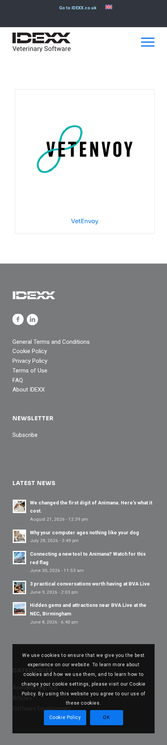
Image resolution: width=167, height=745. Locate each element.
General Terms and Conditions (51, 341)
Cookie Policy (29, 351)
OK (106, 717)
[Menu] (144, 42)
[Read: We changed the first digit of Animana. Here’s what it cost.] (19, 506)
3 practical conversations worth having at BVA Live (90, 584)
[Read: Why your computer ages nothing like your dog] (19, 536)
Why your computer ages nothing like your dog (84, 532)
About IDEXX (28, 389)
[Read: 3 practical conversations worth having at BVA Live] (19, 587)
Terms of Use (29, 370)
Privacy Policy (29, 360)
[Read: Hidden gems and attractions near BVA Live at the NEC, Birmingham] (19, 609)
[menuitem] (77, 8)
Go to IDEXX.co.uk (77, 7)
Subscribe (25, 434)
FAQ (17, 380)
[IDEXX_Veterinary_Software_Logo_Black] (69, 42)
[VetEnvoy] (84, 149)
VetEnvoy (84, 221)
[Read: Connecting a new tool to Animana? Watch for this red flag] (19, 558)
